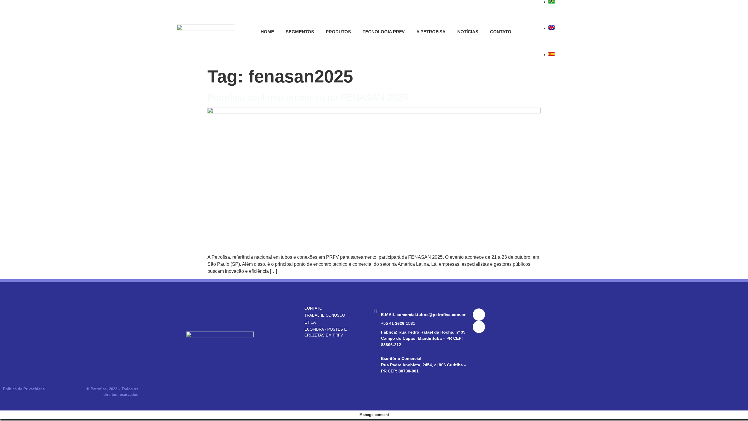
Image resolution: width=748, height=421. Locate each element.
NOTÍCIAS (467, 31)
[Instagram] (479, 327)
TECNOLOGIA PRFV (384, 31)
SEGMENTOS (300, 31)
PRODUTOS (338, 31)
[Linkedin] (479, 314)
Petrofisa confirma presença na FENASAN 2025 (307, 97)
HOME (267, 31)
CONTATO (500, 31)
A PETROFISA (431, 31)
